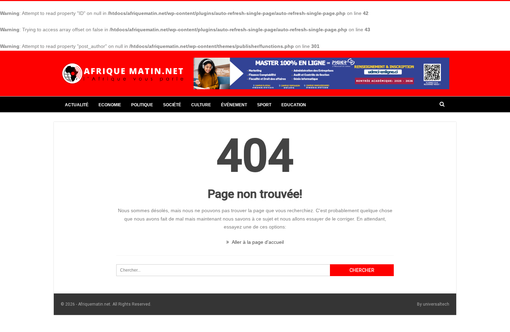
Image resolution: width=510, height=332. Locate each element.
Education (293, 104)
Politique (142, 104)
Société (172, 104)
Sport (264, 104)
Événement (234, 104)
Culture (201, 104)
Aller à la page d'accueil (257, 242)
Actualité (76, 104)
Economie (110, 104)
